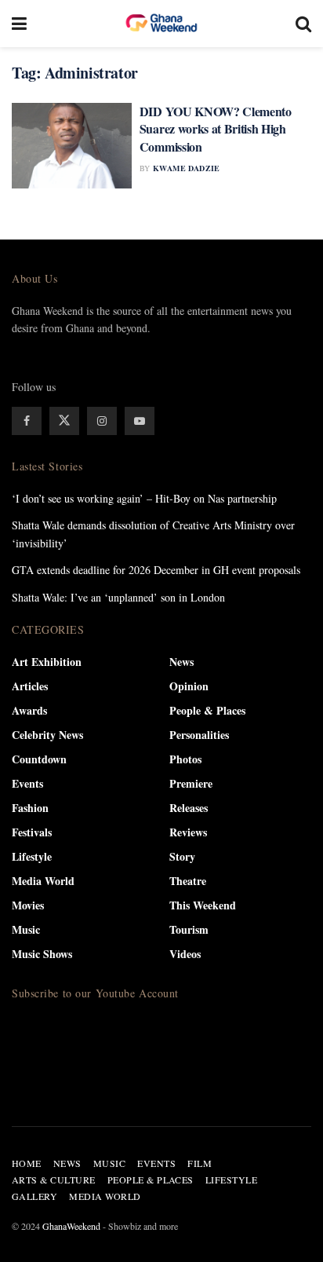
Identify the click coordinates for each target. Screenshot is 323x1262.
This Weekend (202, 905)
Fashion (30, 807)
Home (27, 1163)
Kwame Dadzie (186, 168)
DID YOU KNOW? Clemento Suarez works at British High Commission (216, 128)
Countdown (39, 759)
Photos (185, 759)
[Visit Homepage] (161, 23)
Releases (188, 807)
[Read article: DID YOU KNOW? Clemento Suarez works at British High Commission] (72, 145)
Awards (29, 710)
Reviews (188, 832)
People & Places (207, 710)
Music (26, 929)
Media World (43, 880)
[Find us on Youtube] (139, 421)
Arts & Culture (54, 1179)
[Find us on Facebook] (27, 421)
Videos (185, 954)
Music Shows (42, 954)
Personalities (199, 734)
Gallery (34, 1196)
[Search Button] (303, 23)
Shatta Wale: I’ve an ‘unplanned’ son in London (118, 597)
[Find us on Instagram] (102, 421)
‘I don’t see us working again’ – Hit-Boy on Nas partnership (144, 498)
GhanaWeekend (71, 1226)
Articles (30, 686)
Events (27, 783)
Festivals (32, 832)
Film (199, 1163)
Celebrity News (47, 734)
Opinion (189, 686)
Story (182, 856)
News (181, 661)
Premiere (190, 783)
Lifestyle (32, 856)
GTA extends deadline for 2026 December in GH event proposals (156, 569)
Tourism (189, 929)
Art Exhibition (47, 661)
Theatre (187, 880)
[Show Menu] (19, 23)
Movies (28, 905)
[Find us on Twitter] (64, 421)
